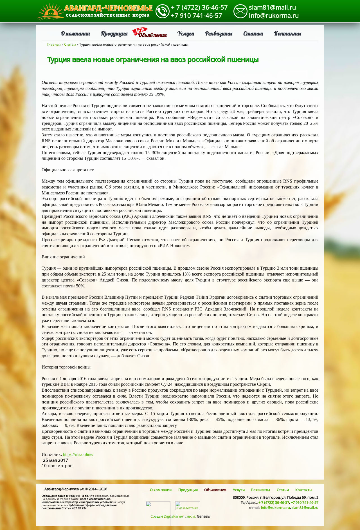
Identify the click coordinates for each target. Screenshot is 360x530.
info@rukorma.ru (274, 15)
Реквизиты (219, 33)
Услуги (185, 33)
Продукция (114, 33)
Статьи (253, 33)
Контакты (288, 33)
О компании (75, 33)
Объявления (152, 34)
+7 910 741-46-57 (196, 15)
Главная (54, 44)
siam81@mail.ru (272, 7)
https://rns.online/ (78, 454)
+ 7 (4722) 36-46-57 (199, 7)
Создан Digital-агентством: (180, 516)
